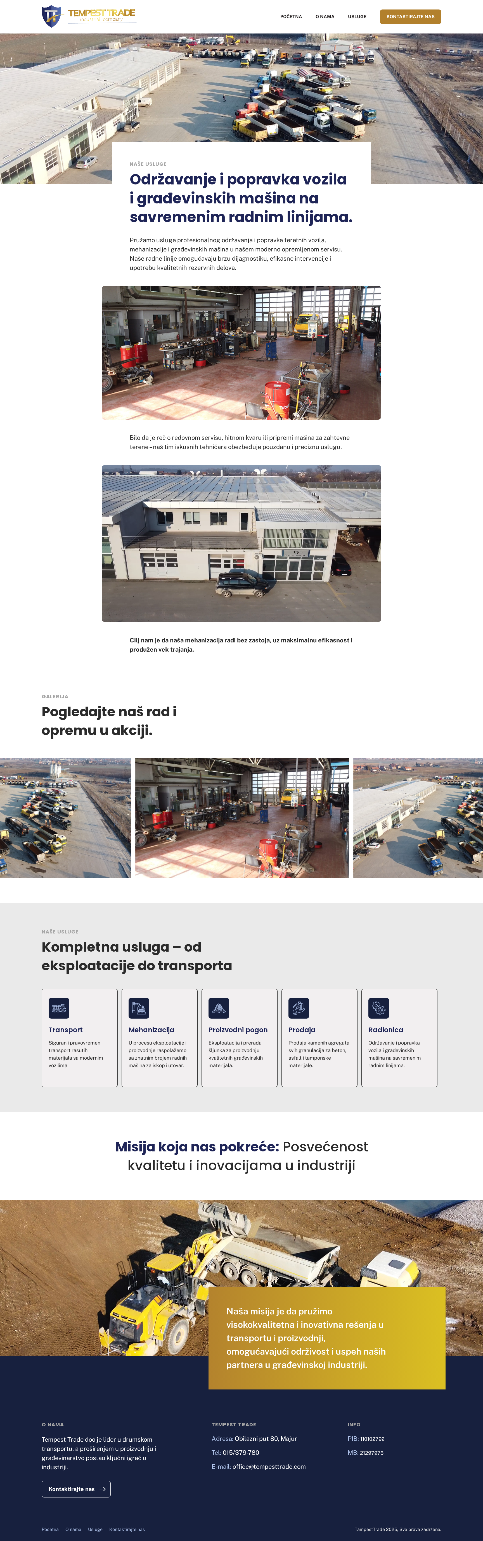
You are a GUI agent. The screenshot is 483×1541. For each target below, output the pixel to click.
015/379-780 (241, 1452)
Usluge (357, 16)
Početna (291, 16)
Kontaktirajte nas (411, 16)
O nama (325, 16)
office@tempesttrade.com (269, 1466)
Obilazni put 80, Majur (266, 1438)
